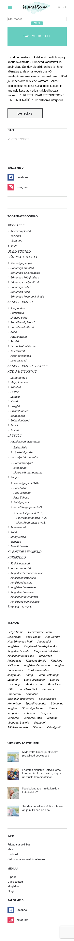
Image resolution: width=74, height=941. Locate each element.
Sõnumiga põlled (20, 287)
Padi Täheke (21, 497)
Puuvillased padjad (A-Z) (31, 517)
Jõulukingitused (20, 563)
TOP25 (12, 246)
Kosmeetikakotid (20, 355)
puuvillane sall (28, 689)
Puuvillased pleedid (22, 322)
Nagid (14, 401)
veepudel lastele (18, 722)
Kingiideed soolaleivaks (24, 601)
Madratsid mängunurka (27, 472)
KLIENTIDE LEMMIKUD (24, 552)
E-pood (12, 876)
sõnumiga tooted (33, 708)
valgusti (46, 713)
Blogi (10, 891)
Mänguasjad (18, 536)
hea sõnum (52, 636)
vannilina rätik (32, 717)
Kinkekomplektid (20, 231)
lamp (29, 674)
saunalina (32, 694)
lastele (54, 679)
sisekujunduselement (20, 698)
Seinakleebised (19, 420)
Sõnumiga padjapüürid (24, 282)
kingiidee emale (36, 660)
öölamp (37, 727)
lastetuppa (14, 684)
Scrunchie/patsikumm (23, 346)
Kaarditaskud (18, 336)
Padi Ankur (20, 488)
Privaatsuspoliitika (18, 844)
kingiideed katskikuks (21, 655)
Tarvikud (15, 235)
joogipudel (44, 641)
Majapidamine (19, 382)
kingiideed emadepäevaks (40, 646)
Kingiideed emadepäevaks (26, 573)
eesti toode (33, 636)
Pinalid (14, 341)
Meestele (16, 225)
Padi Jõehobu (22, 492)
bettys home (15, 632)
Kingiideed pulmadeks (24, 596)
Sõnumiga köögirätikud (24, 277)
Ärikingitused (19, 607)
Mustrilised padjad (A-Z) (31, 522)
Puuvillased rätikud (22, 327)
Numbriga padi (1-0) (26, 483)
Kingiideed (14, 886)
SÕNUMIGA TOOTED (22, 257)
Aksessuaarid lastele (27, 366)
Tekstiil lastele (19, 546)
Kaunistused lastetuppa (25, 441)
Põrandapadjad (23, 463)
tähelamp (30, 713)
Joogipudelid (18, 308)
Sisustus (15, 541)
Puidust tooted (19, 411)
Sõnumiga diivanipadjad (25, 272)
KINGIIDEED (16, 557)
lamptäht (13, 679)
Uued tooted (15, 881)
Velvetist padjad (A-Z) (29, 513)
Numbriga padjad (21, 263)
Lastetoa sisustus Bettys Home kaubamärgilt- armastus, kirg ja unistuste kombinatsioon (41, 773)
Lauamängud (18, 377)
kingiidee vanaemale (36, 665)
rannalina (47, 689)
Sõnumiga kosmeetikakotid (27, 296)
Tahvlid (14, 425)
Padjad (14, 477)
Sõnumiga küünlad (22, 268)
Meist (10, 849)
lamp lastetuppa (49, 674)
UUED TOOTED (19, 251)
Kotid (13, 331)
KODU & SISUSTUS (22, 371)
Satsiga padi (21, 502)
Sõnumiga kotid (20, 291)
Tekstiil (14, 430)
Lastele (15, 391)
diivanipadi (14, 636)
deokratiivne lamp (40, 632)
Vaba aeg (16, 240)
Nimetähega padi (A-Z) (27, 507)
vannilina (13, 717)
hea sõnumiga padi (19, 641)
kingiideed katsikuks (47, 651)
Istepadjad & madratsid (24, 457)
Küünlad (15, 387)
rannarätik (14, 694)
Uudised (12, 854)
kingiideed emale (18, 651)
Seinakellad (17, 415)
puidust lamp (34, 684)
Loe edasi (25, 113)
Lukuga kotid (18, 360)
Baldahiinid (20, 447)
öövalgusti (53, 727)
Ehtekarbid (17, 312)
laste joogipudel (34, 679)
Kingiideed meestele (23, 587)
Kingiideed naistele (22, 592)
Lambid (15, 396)
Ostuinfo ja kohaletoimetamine (26, 859)
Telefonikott (17, 351)
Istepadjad (19, 467)
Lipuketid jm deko (24, 452)
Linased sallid (18, 317)
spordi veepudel (35, 703)
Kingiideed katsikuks (23, 577)
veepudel (52, 717)
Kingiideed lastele (21, 582)
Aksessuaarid (20, 302)
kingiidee (13, 646)
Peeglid (15, 406)
